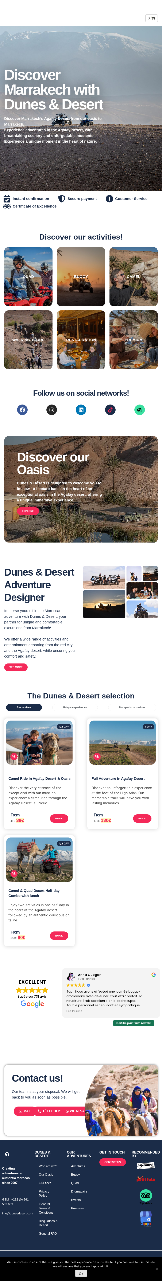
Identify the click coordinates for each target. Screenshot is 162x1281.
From (15, 815)
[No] (157, 1269)
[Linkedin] (81, 410)
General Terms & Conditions (46, 1208)
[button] (126, 13)
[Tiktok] (110, 410)
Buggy (75, 1174)
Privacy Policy (44, 1193)
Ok (81, 1274)
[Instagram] (51, 410)
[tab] (24, 707)
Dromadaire (79, 1191)
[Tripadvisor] (139, 410)
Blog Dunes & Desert (48, 1223)
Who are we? (48, 1166)
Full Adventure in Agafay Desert (118, 779)
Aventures (78, 1166)
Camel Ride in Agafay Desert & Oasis (39, 779)
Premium (77, 1208)
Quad (75, 1183)
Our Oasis (46, 1174)
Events (76, 1200)
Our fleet (45, 1183)
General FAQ (48, 1233)
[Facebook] (22, 410)
